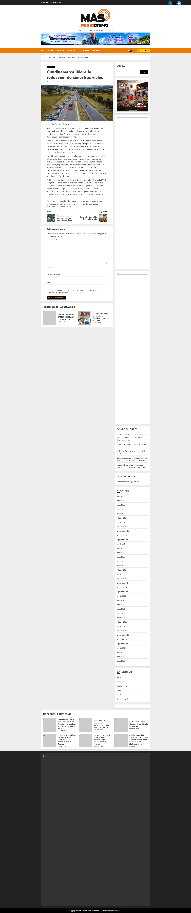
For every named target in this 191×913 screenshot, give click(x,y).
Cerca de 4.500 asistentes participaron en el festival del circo (101, 724)
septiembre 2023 (123, 644)
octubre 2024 (122, 587)
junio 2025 (121, 553)
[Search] (134, 51)
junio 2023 (121, 657)
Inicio (43, 51)
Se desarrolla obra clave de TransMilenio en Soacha (138, 724)
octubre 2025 (122, 535)
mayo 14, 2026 (99, 746)
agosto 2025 (121, 544)
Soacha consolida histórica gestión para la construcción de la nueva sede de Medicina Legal (138, 739)
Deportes (96, 51)
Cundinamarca (72, 51)
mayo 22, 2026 (63, 746)
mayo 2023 (121, 661)
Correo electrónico (54, 275)
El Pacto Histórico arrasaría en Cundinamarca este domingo (101, 317)
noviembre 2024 (123, 583)
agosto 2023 (121, 648)
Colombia (85, 51)
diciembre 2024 (123, 579)
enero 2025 (121, 574)
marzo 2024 (121, 618)
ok (144, 72)
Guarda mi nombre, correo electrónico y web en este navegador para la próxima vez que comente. (76, 291)
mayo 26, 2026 (135, 728)
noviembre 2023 (123, 635)
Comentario (52, 240)
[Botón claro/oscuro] (130, 51)
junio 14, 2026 (99, 729)
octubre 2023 (122, 639)
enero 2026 (121, 522)
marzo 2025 (121, 565)
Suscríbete (145, 51)
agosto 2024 (121, 596)
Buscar (121, 66)
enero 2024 (121, 626)
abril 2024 (120, 613)
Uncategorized (122, 699)
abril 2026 (120, 509)
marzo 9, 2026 (63, 321)
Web (48, 282)
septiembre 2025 (123, 540)
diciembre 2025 (123, 527)
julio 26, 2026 (63, 731)
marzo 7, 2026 (98, 322)
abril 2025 (120, 561)
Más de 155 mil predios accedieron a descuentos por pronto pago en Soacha (103, 739)
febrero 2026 (122, 518)
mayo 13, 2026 (134, 746)
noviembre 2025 (123, 531)
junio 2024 (121, 605)
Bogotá (60, 51)
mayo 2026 (121, 505)
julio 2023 (120, 652)
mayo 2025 (121, 557)
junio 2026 (121, 501)
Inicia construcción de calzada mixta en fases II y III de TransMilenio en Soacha (67, 739)
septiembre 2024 (123, 592)
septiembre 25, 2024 (63, 82)
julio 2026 (120, 496)
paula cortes (52, 82)
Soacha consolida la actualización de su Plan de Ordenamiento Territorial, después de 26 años (131, 437)
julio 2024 (120, 600)
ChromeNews (106, 911)
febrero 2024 (122, 622)
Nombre (50, 267)
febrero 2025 (122, 570)
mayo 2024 (121, 609)
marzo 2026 (121, 513)
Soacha (51, 51)
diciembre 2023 (123, 631)
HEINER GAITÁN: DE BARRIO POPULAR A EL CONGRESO (66, 317)
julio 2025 (120, 548)
